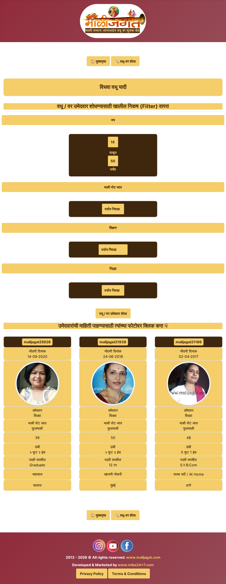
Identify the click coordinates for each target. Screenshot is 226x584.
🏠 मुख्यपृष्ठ (98, 61)
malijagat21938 (113, 342)
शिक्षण (113, 228)
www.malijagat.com (143, 557)
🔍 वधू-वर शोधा (125, 61)
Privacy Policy (92, 573)
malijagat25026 (37, 342)
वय (113, 120)
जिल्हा (113, 268)
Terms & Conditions (129, 573)
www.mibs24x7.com (136, 565)
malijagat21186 (189, 342)
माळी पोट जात (113, 187)
